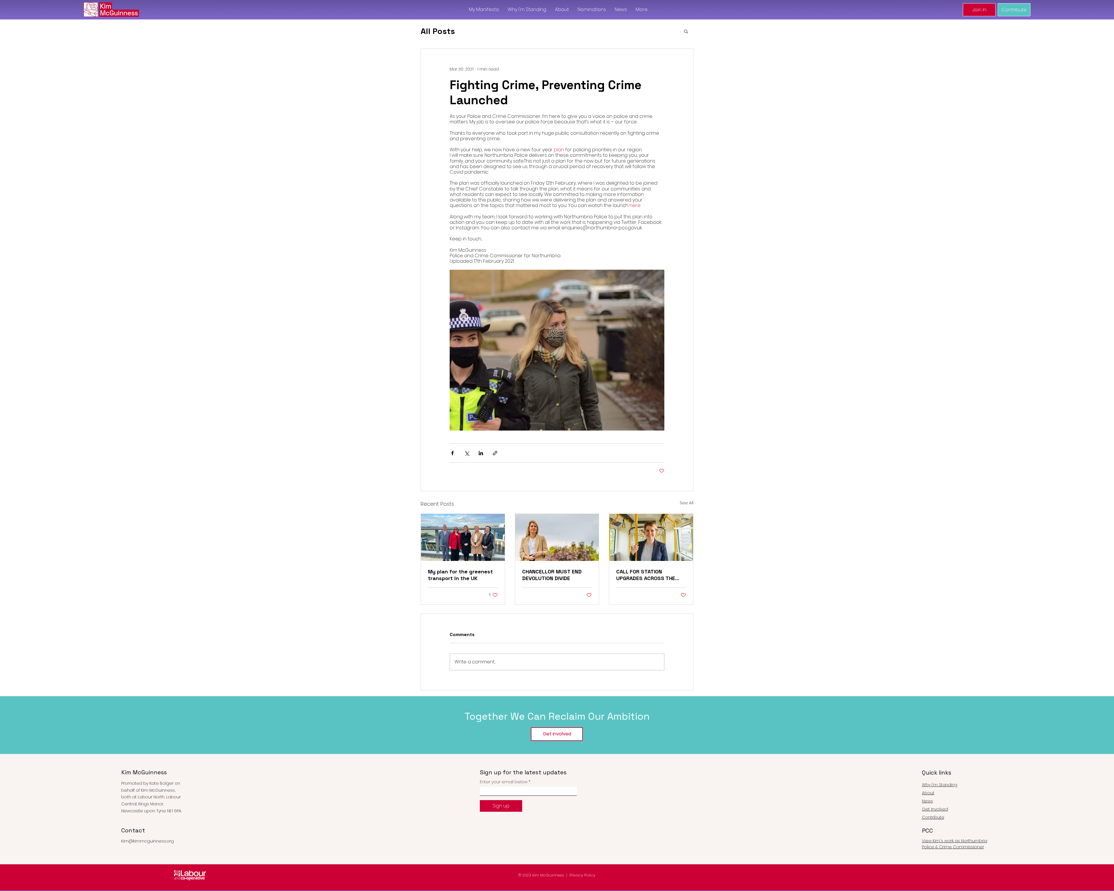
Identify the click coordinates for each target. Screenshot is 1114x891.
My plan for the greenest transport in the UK (460, 575)
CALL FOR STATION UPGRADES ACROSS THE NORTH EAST (645, 575)
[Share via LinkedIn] (481, 453)
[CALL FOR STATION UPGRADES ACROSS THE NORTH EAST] (651, 537)
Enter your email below (503, 782)
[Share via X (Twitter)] (466, 453)
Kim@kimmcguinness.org (147, 841)
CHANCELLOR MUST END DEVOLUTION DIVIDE (552, 575)
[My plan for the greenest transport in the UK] (463, 537)
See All (686, 503)
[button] (686, 31)
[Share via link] (495, 453)
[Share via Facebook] (452, 453)
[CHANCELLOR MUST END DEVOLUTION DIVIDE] (557, 537)
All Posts (438, 31)
